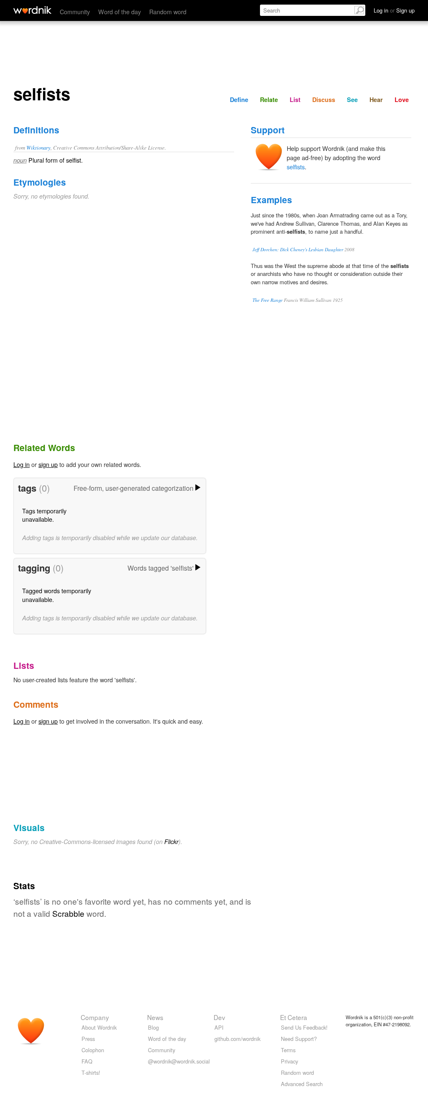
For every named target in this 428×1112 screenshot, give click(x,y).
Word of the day (119, 11)
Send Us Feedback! (304, 1027)
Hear (376, 99)
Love (402, 99)
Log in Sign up (394, 10)
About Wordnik (99, 1027)
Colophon (93, 1050)
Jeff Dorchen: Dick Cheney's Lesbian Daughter (297, 249)
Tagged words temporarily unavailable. (56, 594)
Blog (153, 1027)
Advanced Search (302, 1084)
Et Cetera (293, 1017)
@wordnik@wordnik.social (179, 1061)
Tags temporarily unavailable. (44, 514)
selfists (296, 166)
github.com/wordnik (237, 1039)
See (352, 99)
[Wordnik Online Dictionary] (32, 10)
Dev (219, 1017)
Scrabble (68, 913)
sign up (48, 464)
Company (95, 1017)
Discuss (323, 99)
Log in (21, 464)
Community (75, 11)
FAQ (87, 1061)
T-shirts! (91, 1072)
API (219, 1027)
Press (88, 1039)
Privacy (289, 1061)
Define (239, 99)
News (155, 1017)
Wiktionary (38, 147)
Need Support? (299, 1039)
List (295, 99)
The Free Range (267, 300)
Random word (167, 11)
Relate (269, 99)
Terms (288, 1050)
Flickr (171, 841)
